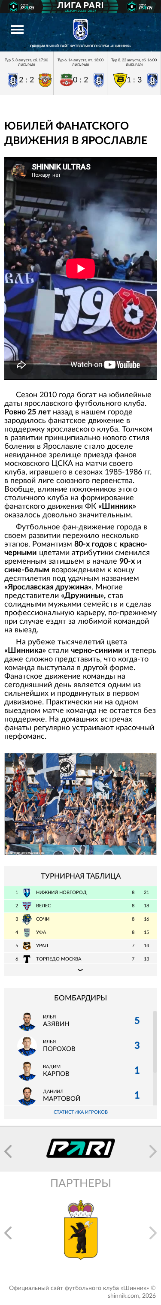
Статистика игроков (81, 1112)
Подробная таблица (80, 969)
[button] (8, 1151)
